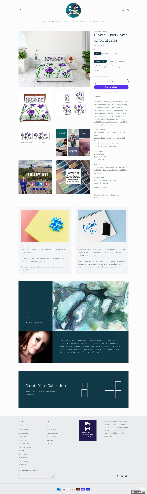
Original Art (22, 426)
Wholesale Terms (52, 433)
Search (49, 426)
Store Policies (51, 429)
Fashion (21, 450)
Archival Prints (23, 433)
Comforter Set (114, 66)
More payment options (111, 92)
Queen (106, 53)
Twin (97, 53)
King (115, 53)
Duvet (112, 61)
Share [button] (98, 96)
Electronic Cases (24, 443)
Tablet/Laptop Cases (25, 447)
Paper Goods (22, 454)
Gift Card (50, 440)
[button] (20, 10)
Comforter (100, 66)
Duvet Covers (22, 440)
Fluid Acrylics (22, 457)
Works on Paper (23, 429)
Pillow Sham (100, 61)
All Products (22, 464)
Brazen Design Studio (75, 493)
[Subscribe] (52, 476)
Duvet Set (122, 61)
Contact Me (139, 492)
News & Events (52, 436)
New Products (23, 461)
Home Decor (22, 436)
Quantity (96, 70)
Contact (49, 443)
